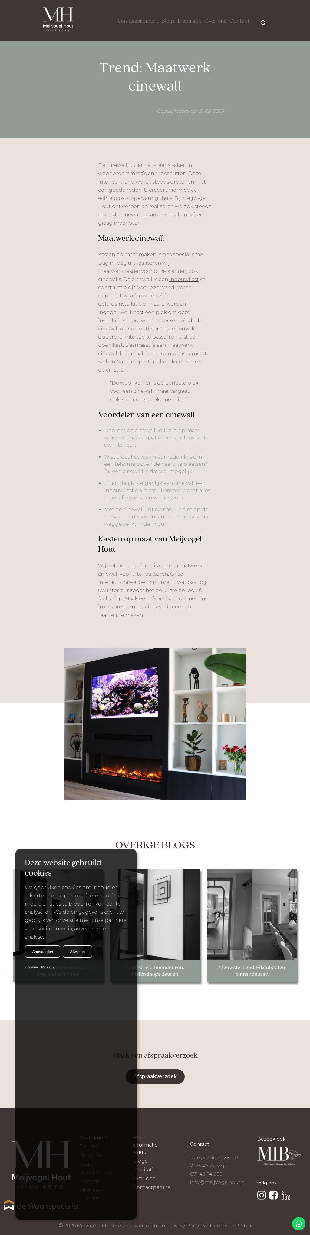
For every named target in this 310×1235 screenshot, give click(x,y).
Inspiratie (189, 21)
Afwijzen (77, 951)
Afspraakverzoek (155, 1076)
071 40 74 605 (206, 1174)
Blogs (168, 21)
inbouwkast (184, 279)
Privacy (48, 967)
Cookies (32, 967)
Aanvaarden (42, 951)
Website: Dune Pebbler (227, 1225)
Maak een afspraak (147, 598)
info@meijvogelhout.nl (218, 1182)
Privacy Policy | (186, 1225)
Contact (239, 21)
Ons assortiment (138, 21)
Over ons (215, 21)
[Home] (58, 20)
